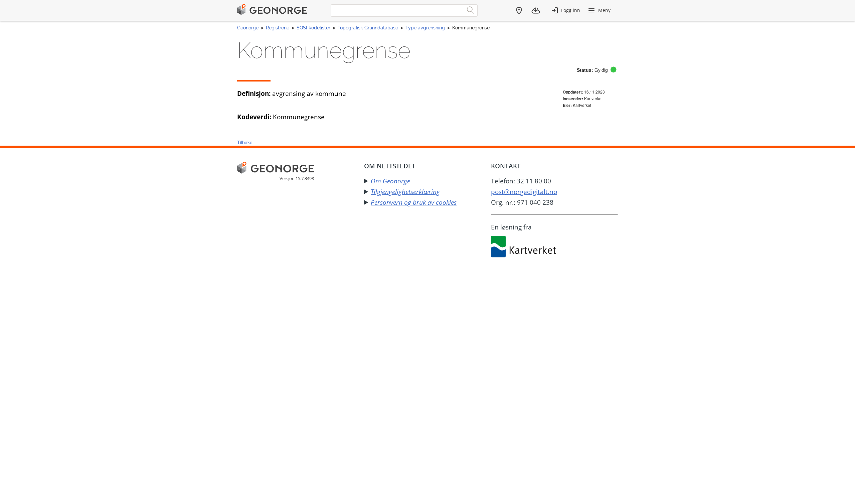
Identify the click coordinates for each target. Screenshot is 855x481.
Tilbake (244, 142)
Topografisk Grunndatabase (368, 27)
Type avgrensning (425, 27)
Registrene (277, 27)
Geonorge (248, 27)
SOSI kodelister (313, 27)
